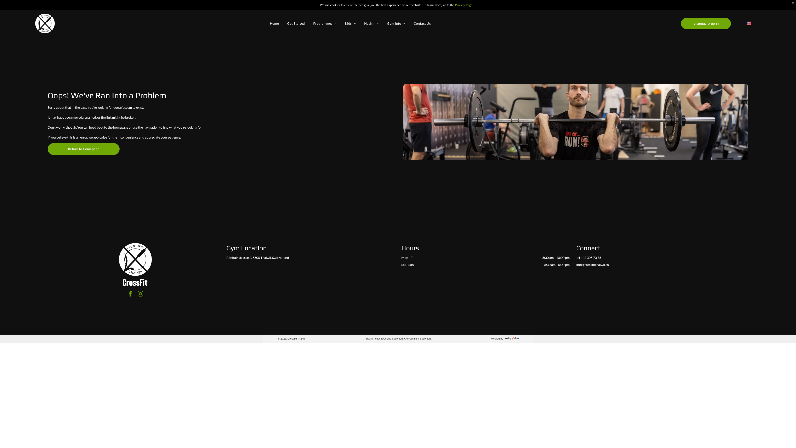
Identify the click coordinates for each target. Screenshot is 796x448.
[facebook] (130, 294)
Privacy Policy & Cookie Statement (384, 338)
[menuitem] (274, 23)
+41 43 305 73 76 (588, 257)
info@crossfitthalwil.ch (592, 265)
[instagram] (140, 294)
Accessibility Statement (418, 338)
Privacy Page (463, 5)
